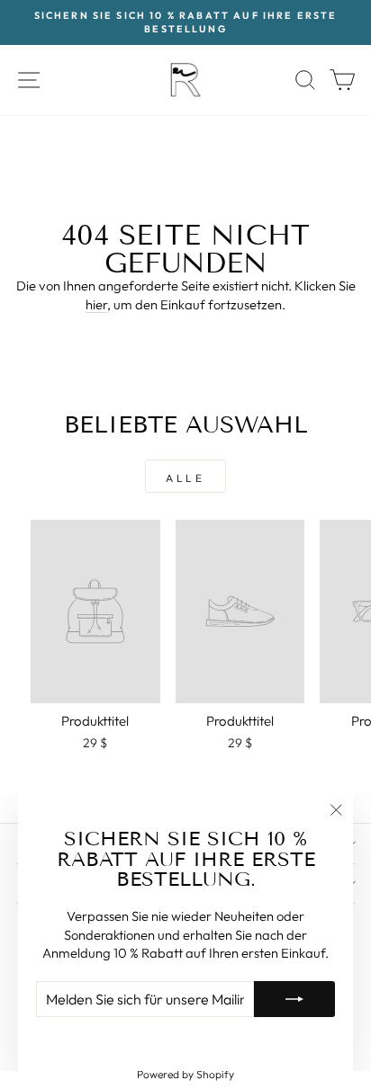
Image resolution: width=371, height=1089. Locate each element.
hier (96, 304)
